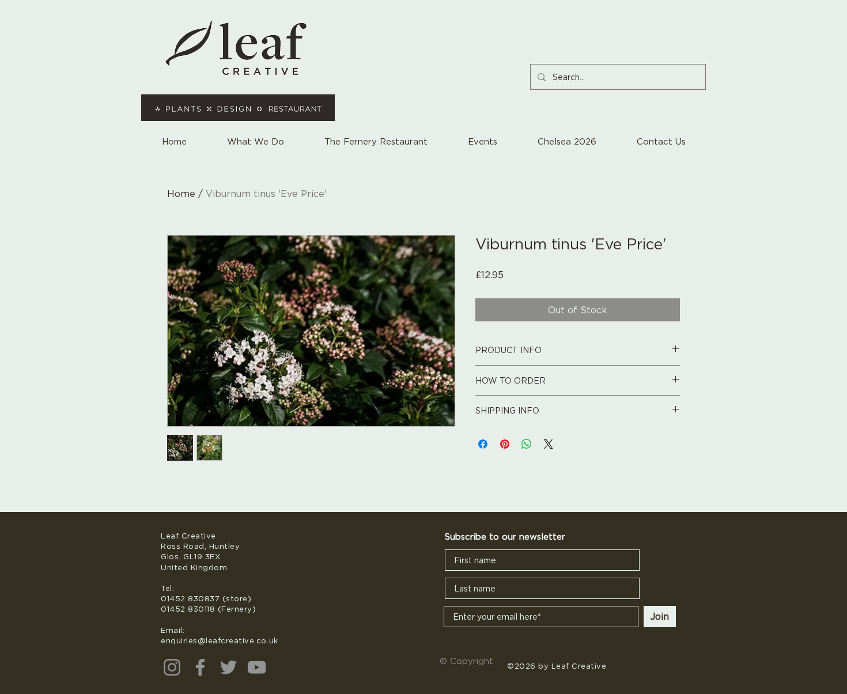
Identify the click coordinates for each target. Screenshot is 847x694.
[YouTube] (256, 667)
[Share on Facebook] (483, 444)
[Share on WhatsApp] (527, 444)
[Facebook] (200, 667)
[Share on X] (548, 444)
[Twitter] (228, 667)
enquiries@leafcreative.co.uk (219, 640)
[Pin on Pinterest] (505, 444)
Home (181, 193)
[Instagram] (172, 667)
